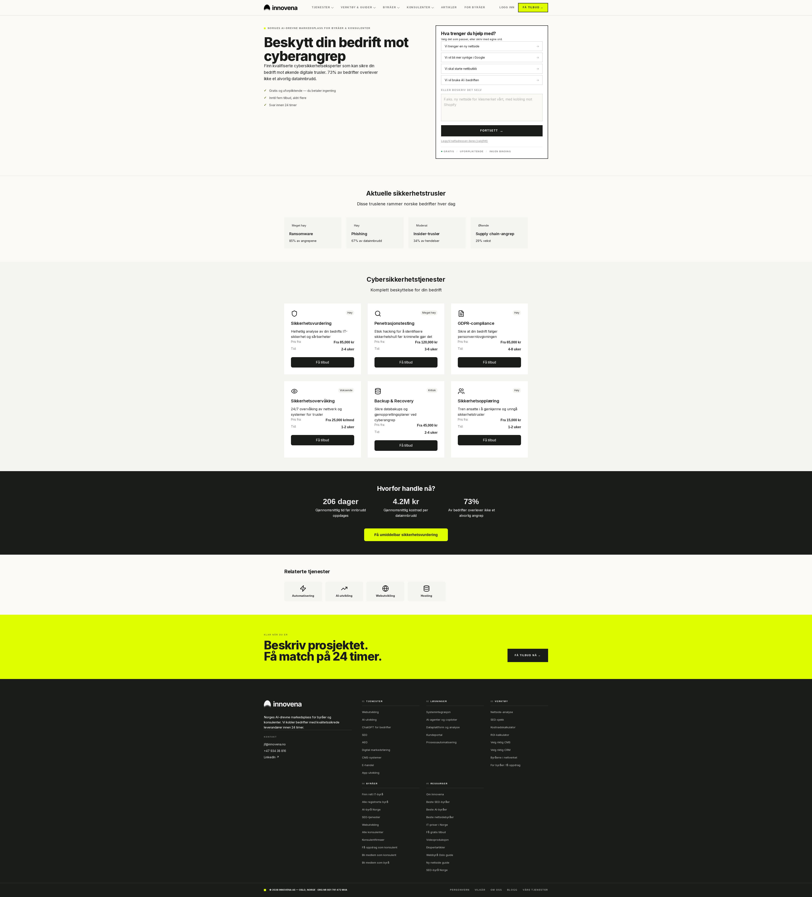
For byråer (475, 7)
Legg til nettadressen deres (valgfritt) (464, 141)
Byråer (389, 7)
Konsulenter (419, 7)
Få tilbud (322, 362)
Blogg (512, 890)
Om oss (496, 890)
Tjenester (321, 7)
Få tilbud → (533, 7)
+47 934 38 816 (275, 751)
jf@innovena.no (275, 744)
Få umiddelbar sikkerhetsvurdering (406, 535)
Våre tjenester (535, 890)
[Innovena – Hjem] (281, 7)
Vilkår (480, 890)
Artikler (449, 7)
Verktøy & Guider (356, 7)
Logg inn (507, 7)
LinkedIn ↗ (271, 757)
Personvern (460, 890)
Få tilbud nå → (528, 655)
